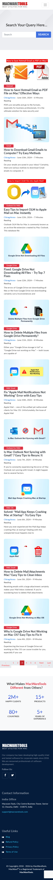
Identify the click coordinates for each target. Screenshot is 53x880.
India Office (9, 799)
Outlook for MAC (13, 206)
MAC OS (9, 508)
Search (43, 34)
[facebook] (5, 775)
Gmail (8, 146)
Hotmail (9, 86)
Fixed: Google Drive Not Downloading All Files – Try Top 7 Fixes (24, 273)
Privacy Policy (12, 847)
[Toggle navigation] (45, 4)
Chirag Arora (9, 98)
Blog (8, 837)
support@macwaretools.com (15, 812)
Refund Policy (12, 842)
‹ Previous (6, 664)
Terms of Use (11, 852)
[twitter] (12, 775)
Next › (41, 664)
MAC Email (10, 388)
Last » (49, 664)
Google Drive (11, 265)
